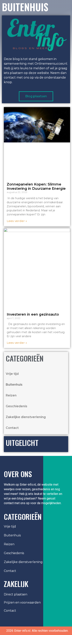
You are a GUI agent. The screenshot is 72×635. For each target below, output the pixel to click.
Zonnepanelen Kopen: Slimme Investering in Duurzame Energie (36, 186)
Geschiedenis (16, 406)
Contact (12, 428)
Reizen (11, 395)
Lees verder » (17, 221)
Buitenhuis (14, 384)
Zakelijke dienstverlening (26, 417)
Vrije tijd (12, 374)
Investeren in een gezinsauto (33, 314)
